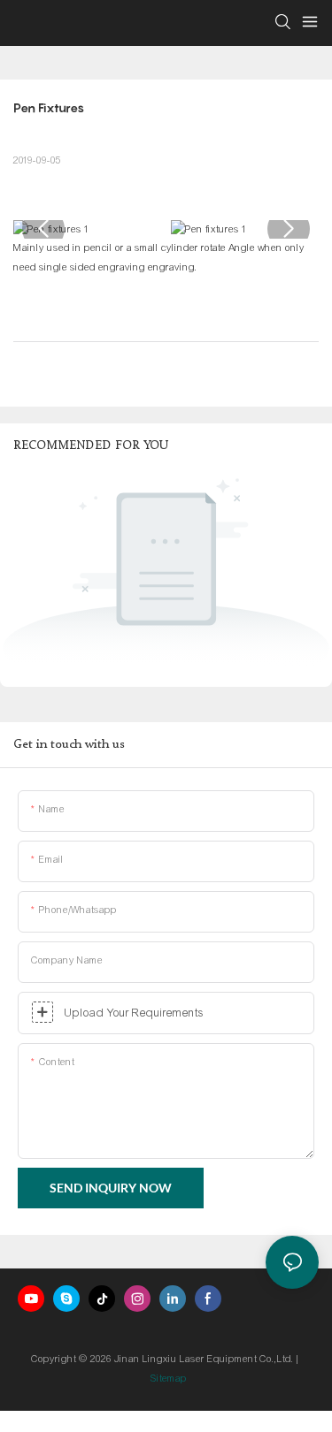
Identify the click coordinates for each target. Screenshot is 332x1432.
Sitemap (169, 1378)
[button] (43, 229)
